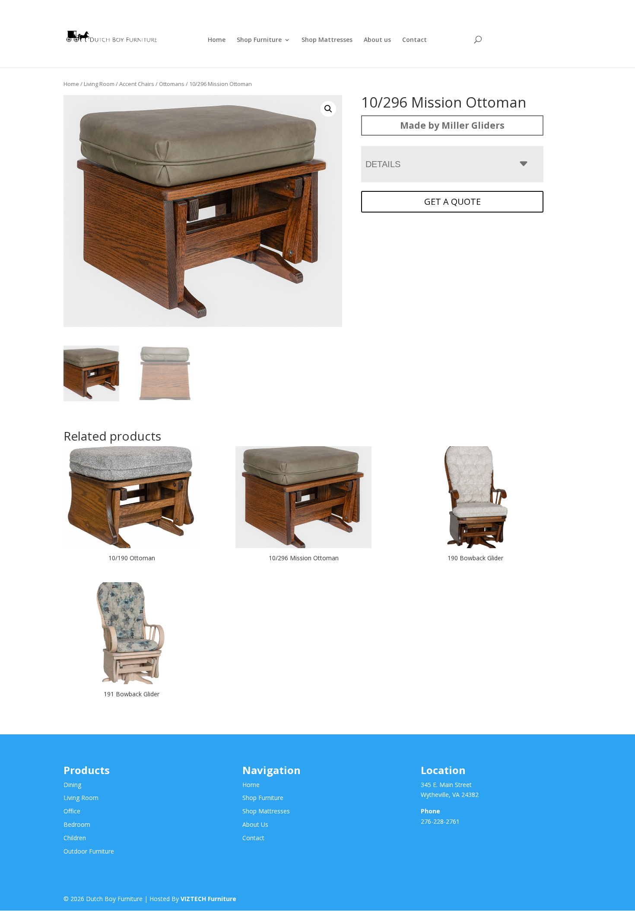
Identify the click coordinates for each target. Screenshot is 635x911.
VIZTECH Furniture (208, 899)
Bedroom (77, 824)
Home (216, 40)
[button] (328, 109)
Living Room (99, 84)
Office (72, 811)
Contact (414, 40)
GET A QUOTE (452, 201)
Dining (72, 785)
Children (75, 838)
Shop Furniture (259, 40)
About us (377, 40)
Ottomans (171, 84)
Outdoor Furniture (89, 851)
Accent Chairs (136, 84)
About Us (255, 824)
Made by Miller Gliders (452, 125)
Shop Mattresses (327, 40)
